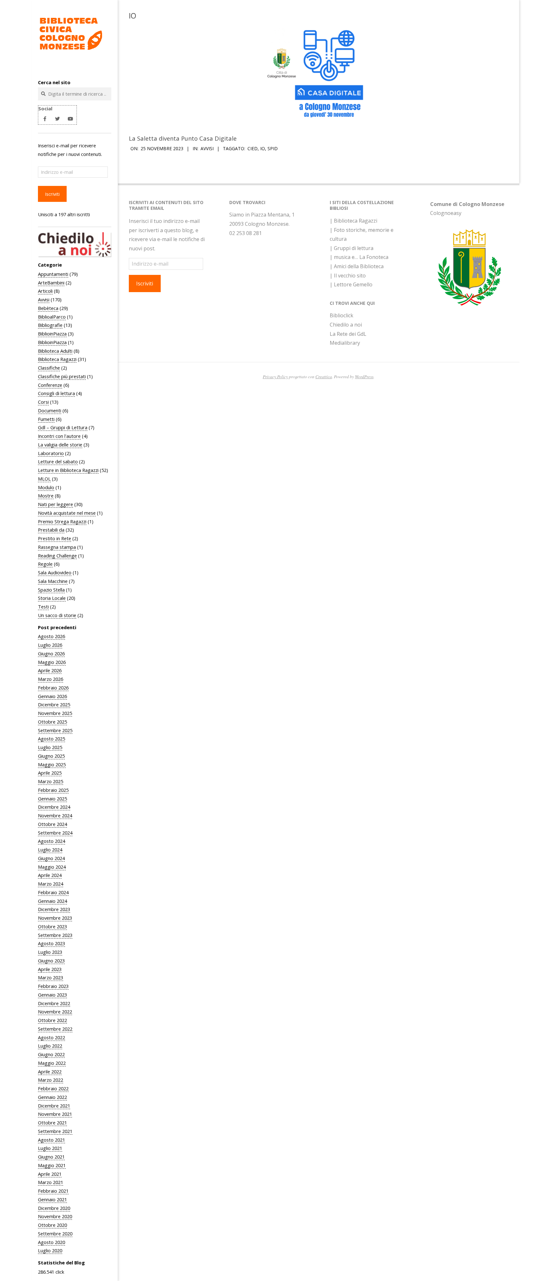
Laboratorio (51, 453)
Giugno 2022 (51, 1054)
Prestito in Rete (54, 538)
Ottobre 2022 (52, 1020)
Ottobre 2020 (52, 1225)
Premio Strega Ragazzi (62, 521)
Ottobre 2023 (52, 926)
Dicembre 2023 (54, 909)
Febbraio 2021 (53, 1191)
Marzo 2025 (50, 781)
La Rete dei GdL (348, 333)
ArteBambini (51, 282)
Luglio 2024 (50, 849)
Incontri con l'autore (59, 436)
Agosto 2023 (51, 943)
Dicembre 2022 (54, 1003)
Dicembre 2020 (54, 1208)
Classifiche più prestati (62, 376)
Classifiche (49, 367)
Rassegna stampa (57, 547)
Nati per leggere (55, 504)
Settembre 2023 (55, 935)
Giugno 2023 (51, 960)
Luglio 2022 (50, 1045)
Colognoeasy (445, 213)
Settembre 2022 (55, 1029)
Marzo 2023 (50, 977)
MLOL (44, 478)
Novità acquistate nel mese (67, 513)
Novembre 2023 (55, 918)
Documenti (49, 410)
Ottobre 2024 (52, 824)
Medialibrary (345, 342)
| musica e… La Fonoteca (359, 257)
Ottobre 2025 (52, 721)
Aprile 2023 (50, 969)
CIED (252, 148)
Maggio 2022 (52, 1063)
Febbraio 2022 (53, 1088)
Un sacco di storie (57, 615)
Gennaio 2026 (52, 696)
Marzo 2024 (50, 883)
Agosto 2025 (51, 738)
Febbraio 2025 (53, 790)
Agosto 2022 (51, 1037)
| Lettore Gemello (351, 284)
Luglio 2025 (50, 747)
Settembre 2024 (55, 832)
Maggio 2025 (52, 764)
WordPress (364, 376)
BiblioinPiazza (52, 333)
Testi (43, 606)
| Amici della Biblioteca (357, 266)
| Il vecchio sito (348, 275)
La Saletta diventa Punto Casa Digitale (183, 138)
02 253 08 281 (245, 233)
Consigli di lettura (56, 393)
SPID (273, 148)
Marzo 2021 (50, 1182)
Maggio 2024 (52, 867)
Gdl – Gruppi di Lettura (62, 427)
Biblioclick (341, 315)
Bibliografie (50, 325)
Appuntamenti (53, 274)
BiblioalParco (52, 316)
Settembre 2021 (55, 1131)
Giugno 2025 (51, 756)
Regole (45, 564)
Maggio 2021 (52, 1165)
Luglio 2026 (50, 645)
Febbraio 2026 (53, 687)
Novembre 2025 (55, 713)
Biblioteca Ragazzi (57, 359)
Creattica (323, 376)
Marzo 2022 (50, 1080)
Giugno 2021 (51, 1156)
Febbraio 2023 (53, 986)
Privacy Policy (275, 376)
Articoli (45, 291)
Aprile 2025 (50, 772)
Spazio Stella (51, 589)
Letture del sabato (58, 461)
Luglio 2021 (50, 1148)
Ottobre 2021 (52, 1122)
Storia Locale (52, 598)
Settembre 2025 (55, 730)
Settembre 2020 (55, 1233)
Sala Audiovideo (54, 572)
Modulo (46, 487)
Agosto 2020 (51, 1242)
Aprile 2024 (50, 875)
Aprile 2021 (50, 1174)
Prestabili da (51, 529)
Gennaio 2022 (52, 1097)
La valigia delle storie (60, 444)
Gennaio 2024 (52, 901)
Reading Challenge (57, 555)
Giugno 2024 (51, 858)
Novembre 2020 (55, 1216)
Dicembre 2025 (54, 704)
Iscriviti (52, 194)
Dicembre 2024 (54, 807)
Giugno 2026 (51, 653)
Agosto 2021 (51, 1140)
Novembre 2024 (55, 815)
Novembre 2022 (55, 1011)
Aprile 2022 (50, 1071)
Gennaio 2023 (52, 994)
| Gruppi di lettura (351, 248)
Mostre (46, 495)
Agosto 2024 (51, 841)
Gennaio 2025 (52, 798)
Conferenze (50, 385)
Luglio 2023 (50, 952)
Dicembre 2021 (54, 1105)
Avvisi (43, 299)
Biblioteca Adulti (55, 351)
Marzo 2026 (50, 679)
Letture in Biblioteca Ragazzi (68, 470)
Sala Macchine (53, 581)
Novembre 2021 (55, 1114)
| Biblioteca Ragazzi (353, 220)
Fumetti (46, 419)
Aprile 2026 (50, 670)
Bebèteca (48, 308)
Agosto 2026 (51, 636)
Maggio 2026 (52, 662)
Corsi (43, 402)
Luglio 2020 (50, 1250)
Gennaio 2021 (52, 1199)
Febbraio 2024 (53, 892)
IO (262, 148)
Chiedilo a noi (346, 324)
